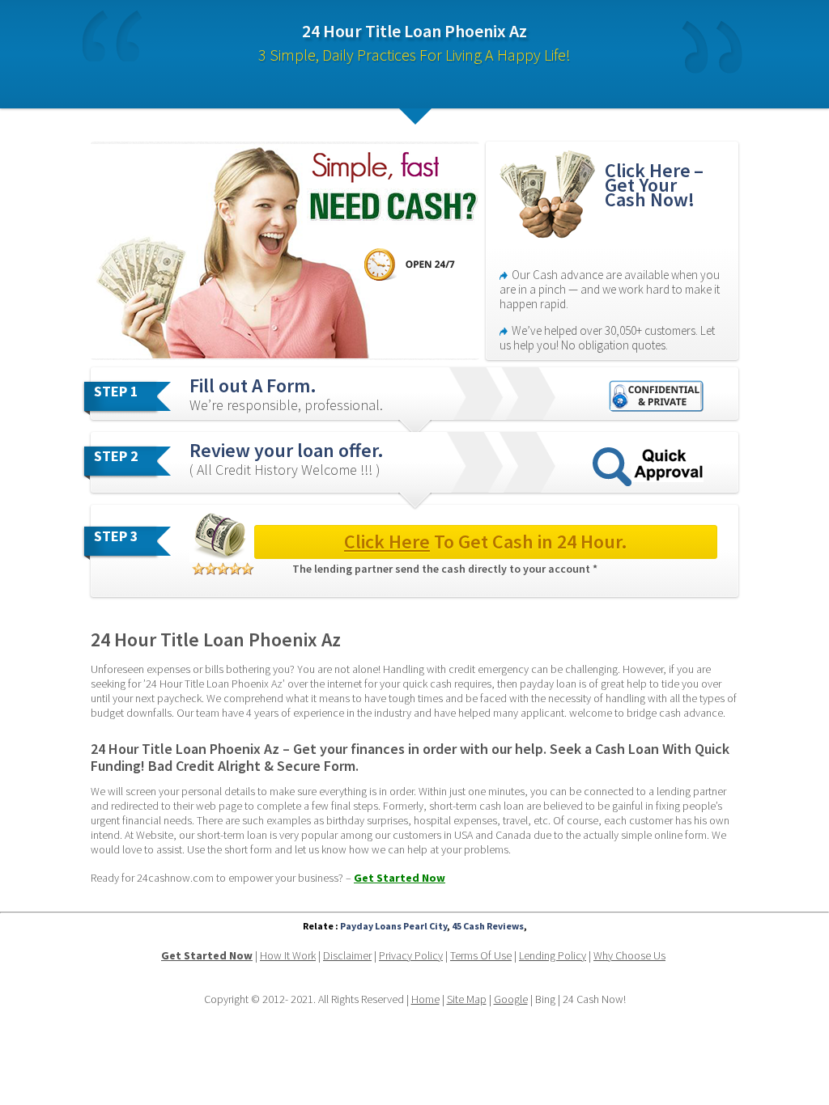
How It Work (288, 955)
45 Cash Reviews (488, 926)
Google (511, 999)
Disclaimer (347, 955)
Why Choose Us (629, 955)
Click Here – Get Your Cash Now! (656, 185)
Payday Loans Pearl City (393, 926)
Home (425, 999)
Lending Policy (552, 955)
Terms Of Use (481, 955)
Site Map (467, 999)
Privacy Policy (411, 955)
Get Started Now (399, 877)
